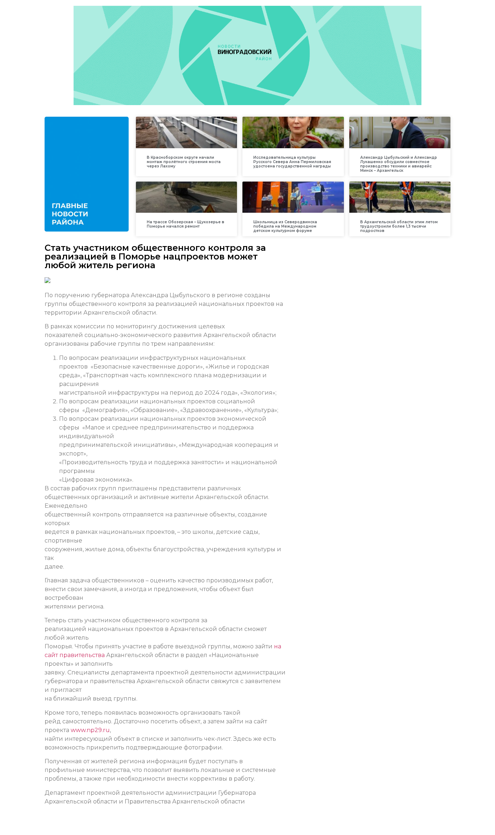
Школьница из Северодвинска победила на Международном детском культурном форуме (285, 226)
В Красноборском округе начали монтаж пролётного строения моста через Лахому (184, 162)
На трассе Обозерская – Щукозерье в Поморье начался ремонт (185, 224)
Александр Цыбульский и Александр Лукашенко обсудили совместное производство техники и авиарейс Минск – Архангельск (398, 164)
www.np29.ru (90, 730)
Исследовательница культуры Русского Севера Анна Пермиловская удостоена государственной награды (292, 162)
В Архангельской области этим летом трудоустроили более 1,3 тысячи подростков (399, 226)
